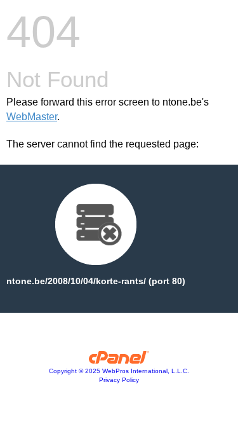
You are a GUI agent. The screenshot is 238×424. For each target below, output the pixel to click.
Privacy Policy (119, 379)
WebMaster (31, 116)
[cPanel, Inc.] (119, 360)
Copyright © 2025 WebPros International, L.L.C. (119, 370)
